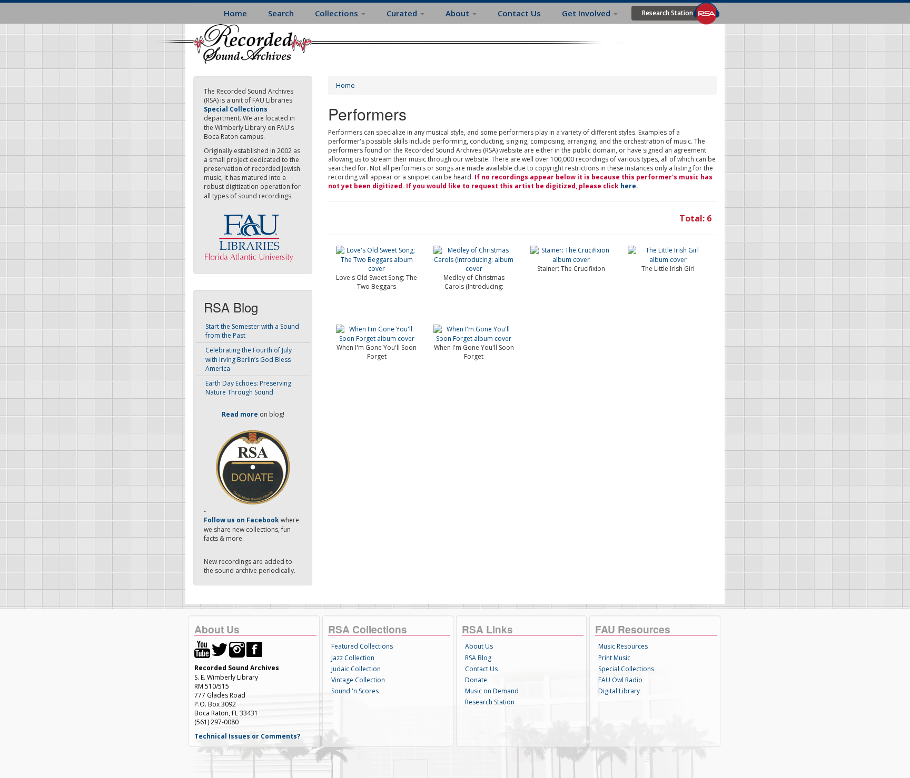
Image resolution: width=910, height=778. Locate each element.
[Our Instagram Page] (237, 648)
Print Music (614, 657)
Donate (476, 679)
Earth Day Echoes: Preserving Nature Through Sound (248, 388)
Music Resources (623, 646)
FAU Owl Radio (620, 679)
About (458, 13)
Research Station (667, 12)
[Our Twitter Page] (220, 648)
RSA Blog (478, 657)
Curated (403, 13)
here (628, 185)
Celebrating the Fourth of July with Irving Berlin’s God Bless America (248, 359)
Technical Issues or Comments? (247, 736)
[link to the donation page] (252, 466)
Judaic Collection (356, 668)
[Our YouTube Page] (202, 648)
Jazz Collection (352, 657)
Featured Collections (362, 646)
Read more (240, 414)
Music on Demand (492, 690)
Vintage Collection (358, 679)
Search (281, 13)
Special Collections (626, 668)
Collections (337, 13)
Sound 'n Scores (355, 690)
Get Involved (587, 13)
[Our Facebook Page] (254, 648)
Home (235, 13)
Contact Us (519, 13)
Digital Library (619, 690)
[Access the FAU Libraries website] (251, 233)
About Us (479, 646)
